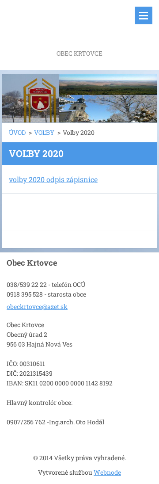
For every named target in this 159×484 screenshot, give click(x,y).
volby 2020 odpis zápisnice (53, 179)
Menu (143, 15)
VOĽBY (44, 132)
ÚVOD (17, 132)
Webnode (107, 472)
